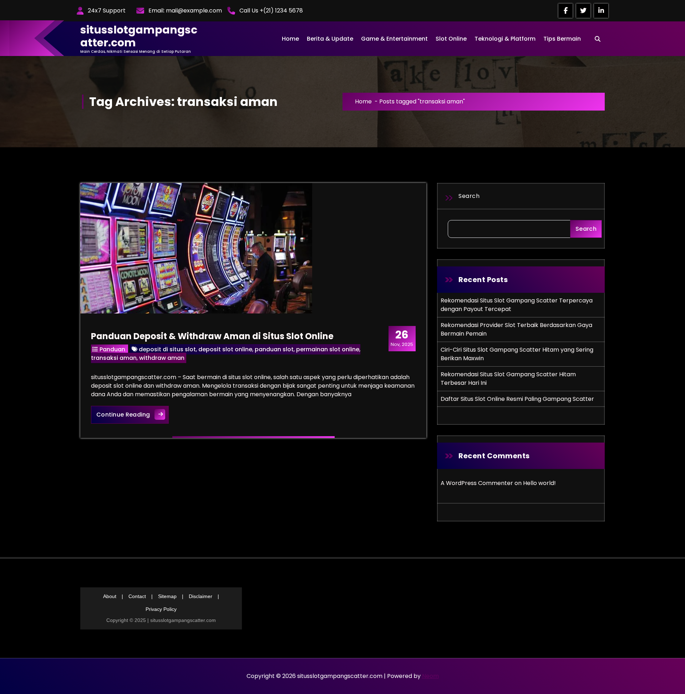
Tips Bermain (562, 39)
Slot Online (451, 39)
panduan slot (274, 349)
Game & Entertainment (394, 39)
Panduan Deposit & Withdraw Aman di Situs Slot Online (212, 336)
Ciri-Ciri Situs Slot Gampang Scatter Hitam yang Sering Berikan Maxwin (517, 354)
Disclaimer (200, 596)
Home (290, 39)
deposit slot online (225, 349)
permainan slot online (327, 349)
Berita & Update (330, 39)
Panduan (112, 349)
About (109, 596)
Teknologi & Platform (505, 39)
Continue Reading (132, 414)
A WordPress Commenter (477, 483)
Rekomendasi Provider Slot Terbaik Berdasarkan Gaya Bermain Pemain (516, 329)
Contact (137, 596)
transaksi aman (114, 358)
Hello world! (539, 483)
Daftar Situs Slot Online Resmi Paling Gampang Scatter (517, 399)
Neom (430, 676)
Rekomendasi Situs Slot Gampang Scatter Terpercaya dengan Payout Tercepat (517, 304)
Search (469, 196)
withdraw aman (161, 358)
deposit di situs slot (167, 349)
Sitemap (167, 596)
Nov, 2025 (402, 338)
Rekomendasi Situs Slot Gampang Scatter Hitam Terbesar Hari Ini (508, 378)
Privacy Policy (161, 609)
